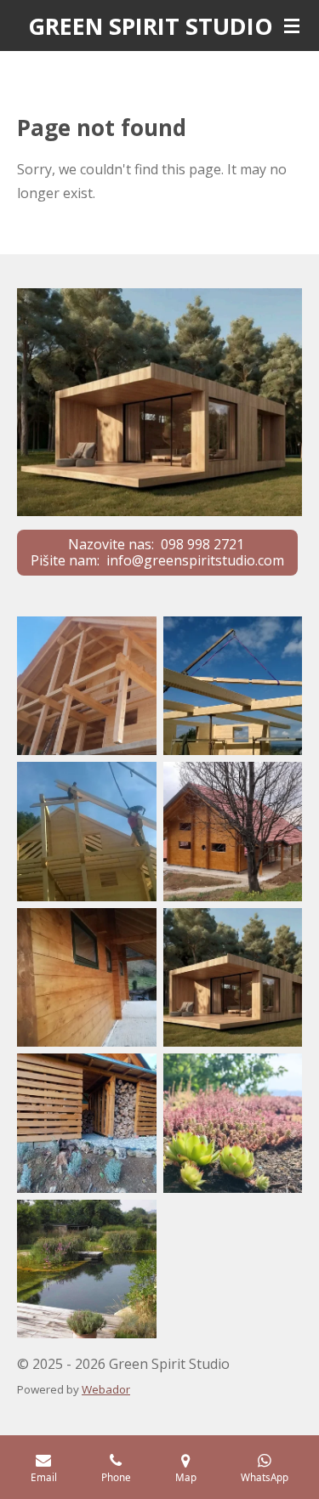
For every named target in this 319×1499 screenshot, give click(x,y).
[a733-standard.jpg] (233, 686)
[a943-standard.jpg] (87, 978)
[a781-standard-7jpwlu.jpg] (87, 831)
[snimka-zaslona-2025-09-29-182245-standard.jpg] (87, 686)
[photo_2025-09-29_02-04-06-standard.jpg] (87, 1123)
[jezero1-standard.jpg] (87, 1269)
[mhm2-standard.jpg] (233, 978)
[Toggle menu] (291, 26)
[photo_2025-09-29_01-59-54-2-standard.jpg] (233, 1123)
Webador (106, 1389)
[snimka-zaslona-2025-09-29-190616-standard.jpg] (233, 831)
